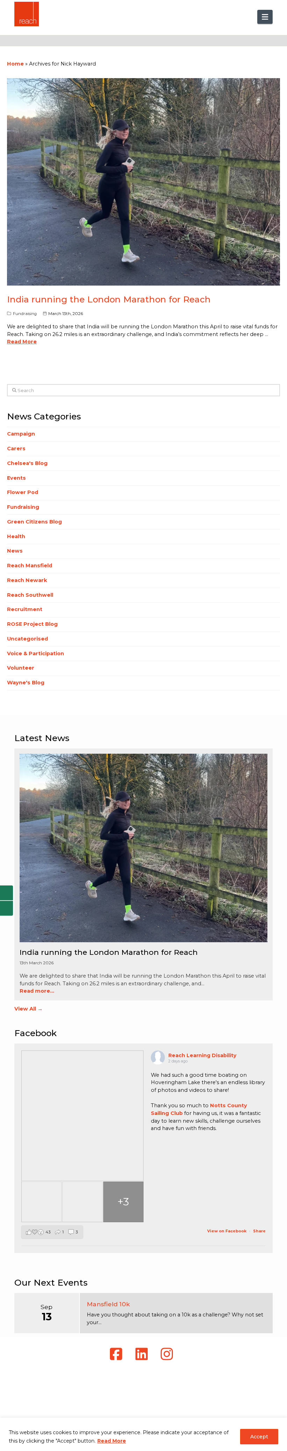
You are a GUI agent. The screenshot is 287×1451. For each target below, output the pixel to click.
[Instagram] (168, 1353)
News (15, 551)
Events (16, 478)
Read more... (37, 991)
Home (15, 64)
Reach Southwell (30, 595)
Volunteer (20, 668)
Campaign (21, 434)
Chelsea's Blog (27, 463)
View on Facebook (227, 1230)
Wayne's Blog (25, 682)
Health (16, 536)
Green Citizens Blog (34, 522)
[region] (143, 1434)
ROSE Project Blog (32, 624)
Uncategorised (27, 639)
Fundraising (25, 313)
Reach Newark (27, 580)
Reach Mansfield (29, 565)
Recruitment (24, 609)
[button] (265, 17)
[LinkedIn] (143, 1353)
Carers (16, 448)
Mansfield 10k (108, 1304)
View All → (28, 1009)
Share (259, 1230)
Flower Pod (22, 492)
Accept (259, 1436)
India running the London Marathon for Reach (109, 299)
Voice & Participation (35, 653)
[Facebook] (118, 1353)
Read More (111, 1441)
